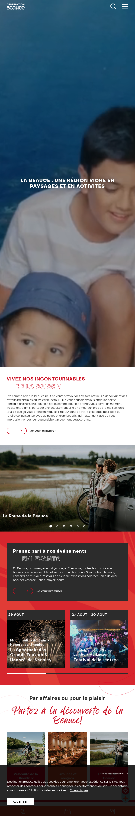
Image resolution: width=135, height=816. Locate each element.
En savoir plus (79, 790)
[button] (57, 526)
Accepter (20, 801)
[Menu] (125, 6)
